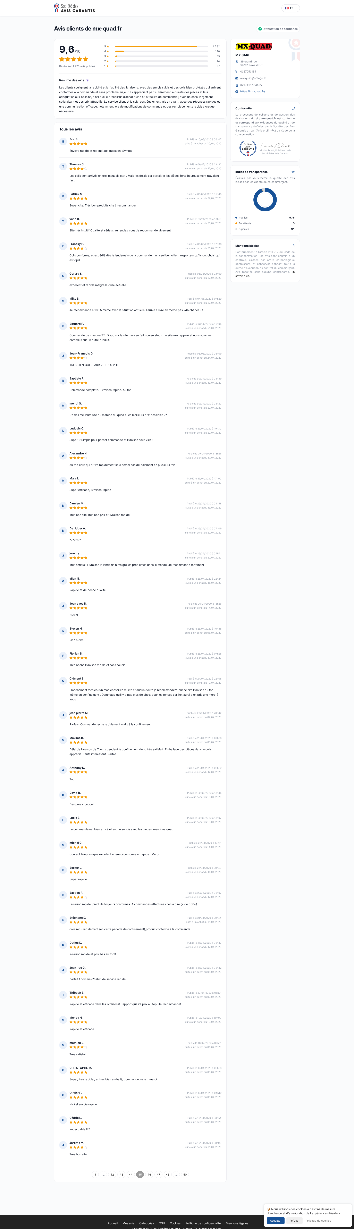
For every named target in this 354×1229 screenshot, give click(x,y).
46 (149, 1174)
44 (131, 1174)
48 (167, 1174)
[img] (87, 80)
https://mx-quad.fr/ (252, 91)
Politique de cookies (318, 1220)
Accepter (275, 1220)
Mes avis (128, 1223)
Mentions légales (237, 1223)
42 (112, 1174)
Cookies (175, 1223)
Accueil (113, 1223)
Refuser (294, 1220)
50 (185, 1174)
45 (140, 1174)
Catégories (146, 1223)
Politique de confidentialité (203, 1223)
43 (121, 1174)
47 (158, 1174)
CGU (162, 1223)
